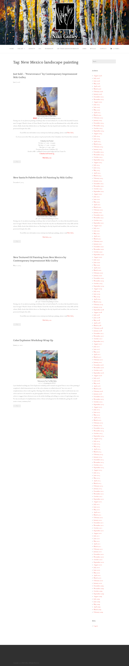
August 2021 (98, 226)
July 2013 (97, 473)
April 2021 (97, 236)
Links (84, 49)
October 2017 (98, 339)
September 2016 (99, 373)
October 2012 (98, 496)
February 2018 (98, 328)
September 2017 (99, 341)
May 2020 (97, 265)
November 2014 (99, 431)
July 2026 (97, 78)
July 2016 (97, 378)
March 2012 (97, 515)
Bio (40, 49)
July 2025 (97, 105)
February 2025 (98, 118)
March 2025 (97, 115)
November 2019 (99, 281)
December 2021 (99, 215)
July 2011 (97, 536)
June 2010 (97, 570)
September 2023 (99, 160)
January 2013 (98, 489)
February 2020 (98, 273)
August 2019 (98, 289)
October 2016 (98, 370)
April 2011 (97, 544)
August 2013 (98, 470)
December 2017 (99, 333)
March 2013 (97, 483)
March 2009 (97, 610)
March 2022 (97, 207)
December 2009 (99, 586)
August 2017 (98, 344)
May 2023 (97, 170)
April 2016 (97, 386)
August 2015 (98, 407)
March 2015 (97, 420)
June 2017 (97, 349)
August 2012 (98, 502)
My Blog (93, 49)
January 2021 (98, 244)
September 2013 (99, 468)
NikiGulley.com (47, 237)
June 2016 (97, 381)
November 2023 (99, 155)
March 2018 (97, 326)
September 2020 (99, 255)
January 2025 (98, 121)
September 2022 (99, 191)
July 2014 (97, 441)
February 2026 (98, 92)
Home (12, 49)
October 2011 (98, 528)
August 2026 (98, 76)
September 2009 (99, 594)
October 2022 (98, 189)
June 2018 (97, 318)
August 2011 (98, 533)
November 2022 (99, 186)
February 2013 (98, 486)
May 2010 (97, 573)
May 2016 (97, 383)
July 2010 (97, 568)
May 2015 (97, 415)
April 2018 (97, 323)
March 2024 (97, 144)
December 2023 (99, 152)
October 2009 (98, 591)
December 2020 (99, 247)
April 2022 (97, 205)
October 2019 (98, 284)
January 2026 (98, 94)
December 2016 (99, 365)
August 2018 (98, 312)
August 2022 (98, 194)
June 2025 (97, 107)
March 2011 (97, 547)
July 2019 (97, 291)
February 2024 (98, 147)
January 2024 (98, 149)
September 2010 (99, 562)
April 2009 (97, 607)
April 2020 (97, 268)
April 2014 (97, 449)
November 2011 (99, 525)
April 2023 (97, 173)
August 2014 (98, 439)
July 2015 (97, 410)
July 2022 (97, 197)
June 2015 (97, 412)
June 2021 (97, 231)
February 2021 (98, 241)
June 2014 (97, 444)
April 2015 (97, 418)
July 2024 (97, 136)
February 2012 (98, 518)
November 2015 (99, 399)
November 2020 (99, 249)
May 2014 (97, 447)
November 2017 (99, 336)
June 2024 (97, 139)
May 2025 (97, 110)
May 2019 (97, 297)
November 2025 (99, 99)
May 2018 (97, 320)
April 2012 (97, 512)
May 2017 (97, 352)
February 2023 (98, 178)
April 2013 (97, 481)
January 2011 (98, 552)
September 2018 (99, 310)
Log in (96, 626)
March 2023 (97, 176)
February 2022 (98, 210)
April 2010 (97, 575)
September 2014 (99, 436)
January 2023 (98, 181)
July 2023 (97, 165)
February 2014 (98, 454)
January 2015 (98, 426)
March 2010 (97, 578)
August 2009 (98, 596)
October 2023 (98, 157)
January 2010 (98, 583)
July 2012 (97, 504)
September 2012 (99, 499)
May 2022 (97, 202)
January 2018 (98, 331)
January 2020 (98, 276)
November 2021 (99, 218)
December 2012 (99, 491)
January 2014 (98, 457)
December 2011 (99, 523)
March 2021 (97, 239)
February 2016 (98, 391)
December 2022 (99, 184)
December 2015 (99, 397)
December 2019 (99, 278)
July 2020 (97, 260)
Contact (103, 49)
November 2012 (99, 494)
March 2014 (97, 452)
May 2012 (97, 510)
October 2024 (98, 128)
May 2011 (97, 541)
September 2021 (99, 223)
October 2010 (98, 560)
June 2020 (97, 263)
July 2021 (97, 228)
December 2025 (99, 97)
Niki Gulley (70, 133)
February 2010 (98, 581)
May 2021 (97, 234)
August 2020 (98, 257)
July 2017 (97, 347)
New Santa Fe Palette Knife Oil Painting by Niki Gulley (43, 177)
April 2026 (97, 86)
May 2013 (97, 478)
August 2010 (98, 565)
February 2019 (98, 305)
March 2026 (97, 89)
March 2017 (97, 357)
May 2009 (97, 604)
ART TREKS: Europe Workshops (68, 49)
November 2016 (99, 368)
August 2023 (98, 163)
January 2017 (98, 362)
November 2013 (99, 462)
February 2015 (98, 423)
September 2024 (99, 131)
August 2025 (98, 102)
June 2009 (97, 602)
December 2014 (99, 428)
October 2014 (98, 433)
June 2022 (97, 199)
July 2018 (97, 315)
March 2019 (97, 302)
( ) (116, 49)
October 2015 (98, 402)
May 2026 (97, 84)
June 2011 (97, 539)
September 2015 (99, 405)
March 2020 (97, 270)
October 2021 (98, 220)
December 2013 (99, 460)
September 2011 (99, 531)
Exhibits (32, 49)
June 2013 (97, 475)
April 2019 (97, 299)
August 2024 (98, 134)
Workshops (49, 49)
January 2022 (98, 213)
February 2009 (98, 612)
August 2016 (98, 376)
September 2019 (99, 286)
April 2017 (97, 354)
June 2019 (97, 294)
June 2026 (97, 81)
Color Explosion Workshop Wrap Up (33, 340)
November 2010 (99, 557)
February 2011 (98, 549)
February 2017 (98, 360)
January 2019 (98, 307)
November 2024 (99, 126)
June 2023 (97, 168)
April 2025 (97, 113)
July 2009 (97, 599)
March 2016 (97, 389)
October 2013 (98, 465)
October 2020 (98, 252)
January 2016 (98, 394)
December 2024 (99, 123)
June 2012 (97, 507)
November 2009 (99, 589)
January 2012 (98, 520)
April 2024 (97, 142)
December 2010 (99, 554)
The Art (20, 49)
